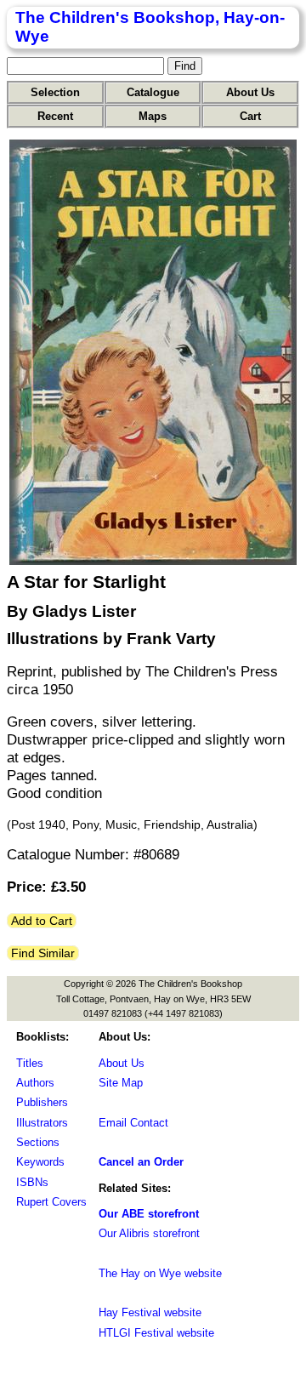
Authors (35, 1082)
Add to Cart (41, 920)
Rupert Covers (51, 1201)
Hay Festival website (150, 1312)
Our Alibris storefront (149, 1233)
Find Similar (43, 953)
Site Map (121, 1082)
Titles (29, 1063)
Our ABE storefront (149, 1213)
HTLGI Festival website (156, 1332)
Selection (55, 92)
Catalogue (153, 92)
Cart (250, 116)
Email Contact (133, 1122)
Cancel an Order (141, 1161)
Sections (38, 1142)
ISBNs (32, 1182)
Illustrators (42, 1122)
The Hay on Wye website (160, 1273)
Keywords (40, 1161)
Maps (153, 116)
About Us (250, 92)
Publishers (42, 1102)
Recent (55, 116)
